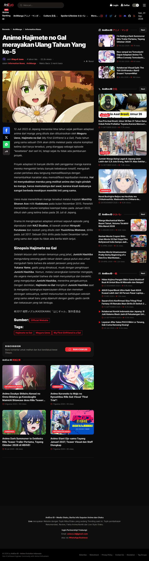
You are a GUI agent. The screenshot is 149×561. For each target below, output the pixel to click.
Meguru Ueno (43, 332)
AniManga (17, 29)
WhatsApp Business (78, 537)
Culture (105, 115)
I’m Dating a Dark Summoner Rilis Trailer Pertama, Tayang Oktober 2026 (131, 39)
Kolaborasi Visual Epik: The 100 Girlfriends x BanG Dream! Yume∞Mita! (130, 70)
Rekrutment (94, 555)
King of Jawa (17, 59)
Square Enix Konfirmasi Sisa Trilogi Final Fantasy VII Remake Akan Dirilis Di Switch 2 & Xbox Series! (124, 303)
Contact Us (119, 555)
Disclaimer (131, 555)
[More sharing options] (6, 151)
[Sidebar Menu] (144, 5)
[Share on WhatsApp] (6, 144)
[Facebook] (106, 16)
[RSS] (134, 16)
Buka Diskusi (80, 349)
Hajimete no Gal (24, 332)
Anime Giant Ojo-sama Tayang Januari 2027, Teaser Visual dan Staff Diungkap (71, 442)
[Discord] (125, 16)
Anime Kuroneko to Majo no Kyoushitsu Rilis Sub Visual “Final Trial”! (69, 397)
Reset (91, 61)
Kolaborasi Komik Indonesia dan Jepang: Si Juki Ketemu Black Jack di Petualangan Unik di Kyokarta (123, 314)
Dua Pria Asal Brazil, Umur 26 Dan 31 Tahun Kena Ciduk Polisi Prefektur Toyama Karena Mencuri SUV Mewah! (123, 124)
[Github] (129, 16)
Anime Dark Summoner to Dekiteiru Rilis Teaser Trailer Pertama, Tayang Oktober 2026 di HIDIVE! (22, 442)
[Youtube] (120, 16)
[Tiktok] (115, 16)
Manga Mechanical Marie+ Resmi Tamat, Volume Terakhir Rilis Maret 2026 (113, 223)
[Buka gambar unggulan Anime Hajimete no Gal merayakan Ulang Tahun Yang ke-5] (48, 97)
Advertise (83, 555)
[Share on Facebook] (6, 130)
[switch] (135, 5)
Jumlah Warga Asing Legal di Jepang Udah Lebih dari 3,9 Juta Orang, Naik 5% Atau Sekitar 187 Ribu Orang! (122, 161)
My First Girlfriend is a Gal (67, 332)
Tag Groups (142, 555)
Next (143, 30)
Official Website (39, 320)
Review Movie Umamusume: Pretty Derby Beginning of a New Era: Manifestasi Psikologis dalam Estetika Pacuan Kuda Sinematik (112, 257)
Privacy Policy (107, 555)
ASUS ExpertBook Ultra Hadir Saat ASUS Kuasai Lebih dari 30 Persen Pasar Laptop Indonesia (122, 293)
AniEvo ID (115, 30)
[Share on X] (6, 137)
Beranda (6, 29)
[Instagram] (101, 16)
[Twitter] (111, 16)
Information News (33, 29)
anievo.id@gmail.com (77, 534)
